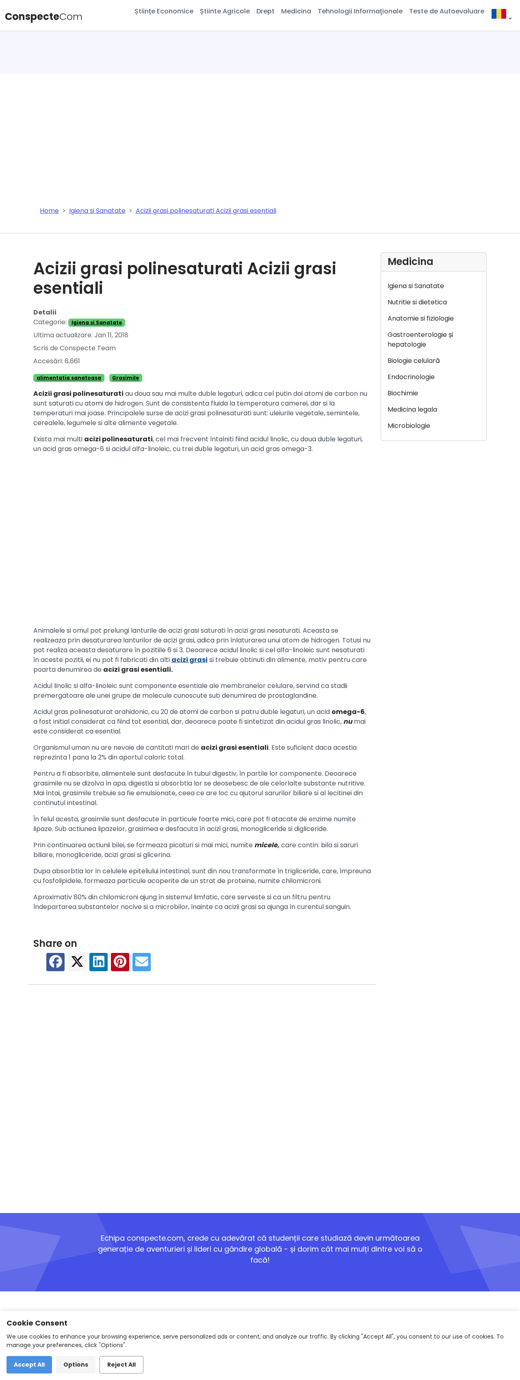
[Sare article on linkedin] (98, 965)
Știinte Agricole (225, 11)
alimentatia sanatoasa (69, 377)
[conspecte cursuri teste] (501, 15)
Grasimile (125, 377)
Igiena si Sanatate (97, 322)
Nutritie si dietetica (417, 302)
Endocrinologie (411, 377)
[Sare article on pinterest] (120, 965)
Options (75, 1364)
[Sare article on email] (141, 965)
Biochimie (403, 393)
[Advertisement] (260, 134)
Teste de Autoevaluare (446, 11)
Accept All (29, 1364)
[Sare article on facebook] (55, 965)
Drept (265, 11)
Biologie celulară (414, 360)
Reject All (121, 1364)
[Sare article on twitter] (77, 965)
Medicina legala (412, 409)
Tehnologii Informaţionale (360, 11)
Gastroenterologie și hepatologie (420, 339)
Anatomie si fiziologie (421, 318)
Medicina (296, 11)
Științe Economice (163, 11)
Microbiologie (409, 425)
